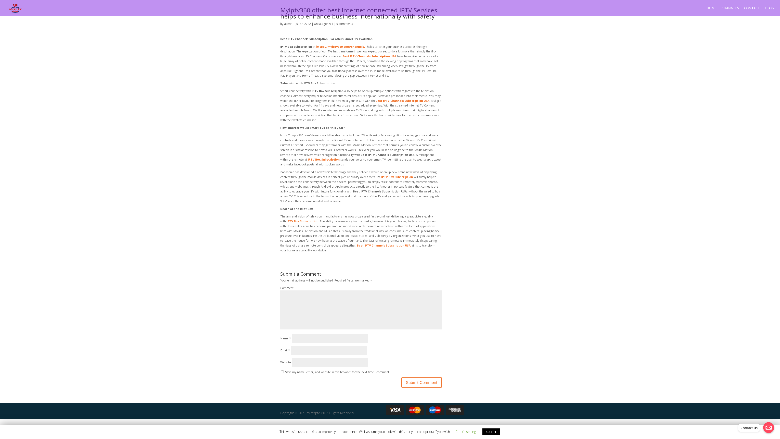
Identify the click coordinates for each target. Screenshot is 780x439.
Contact (752, 8)
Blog (769, 8)
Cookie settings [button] (466, 431)
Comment (287, 288)
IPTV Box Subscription (324, 159)
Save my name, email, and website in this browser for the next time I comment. (337, 372)
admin (288, 24)
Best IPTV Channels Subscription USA (369, 56)
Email (285, 350)
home (711, 8)
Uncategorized (323, 24)
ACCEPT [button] (491, 432)
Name (285, 338)
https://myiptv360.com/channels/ (340, 47)
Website (285, 362)
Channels (730, 8)
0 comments (344, 24)
